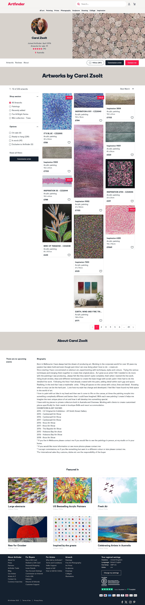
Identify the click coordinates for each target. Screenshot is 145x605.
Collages (68, 574)
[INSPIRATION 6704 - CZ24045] (120, 181)
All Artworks (17, 103)
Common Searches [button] (15, 582)
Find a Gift (29, 576)
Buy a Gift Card (31, 560)
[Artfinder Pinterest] (134, 602)
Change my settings (111, 573)
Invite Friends (30, 568)
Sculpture (76, 11)
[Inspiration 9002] (88, 168)
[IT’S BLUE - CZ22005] (57, 118)
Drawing (85, 11)
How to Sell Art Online (54, 571)
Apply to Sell (50, 568)
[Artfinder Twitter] (126, 602)
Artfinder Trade (13, 568)
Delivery (28, 579)
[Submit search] (78, 4)
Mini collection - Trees (21, 118)
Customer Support (32, 584)
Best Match (125, 89)
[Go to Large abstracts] (27, 494)
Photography (66, 11)
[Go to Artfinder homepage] (16, 4)
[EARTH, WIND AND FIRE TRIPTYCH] (88, 299)
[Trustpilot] (118, 589)
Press (10, 563)
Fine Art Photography (73, 563)
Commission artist (115, 63)
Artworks (10, 63)
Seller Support (51, 565)
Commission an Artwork (34, 574)
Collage (92, 11)
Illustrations (69, 576)
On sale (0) (16, 133)
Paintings (16, 106)
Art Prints (68, 565)
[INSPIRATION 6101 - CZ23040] (88, 107)
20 (129, 327)
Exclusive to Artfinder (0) (22, 144)
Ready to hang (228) (20, 137)
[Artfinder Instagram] (130, 602)
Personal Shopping (32, 565)
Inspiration (101, 11)
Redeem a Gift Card (33, 563)
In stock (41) (17, 140)
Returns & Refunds (33, 582)
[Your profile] (129, 4)
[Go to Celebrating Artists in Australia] (117, 533)
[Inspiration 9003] (57, 160)
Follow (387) (97, 63)
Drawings (68, 571)
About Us (11, 560)
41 (47, 46)
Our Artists (12, 574)
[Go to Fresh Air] (117, 494)
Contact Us (12, 579)
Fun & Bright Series (20, 114)
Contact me (132, 63)
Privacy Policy (38, 600)
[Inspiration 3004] (120, 106)
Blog (9, 571)
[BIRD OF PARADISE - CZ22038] (57, 230)
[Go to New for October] (27, 533)
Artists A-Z (12, 576)
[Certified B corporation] (111, 581)
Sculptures (69, 568)
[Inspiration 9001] (120, 139)
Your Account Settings (34, 571)
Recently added (18, 110)
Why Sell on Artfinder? (54, 560)
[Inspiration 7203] (88, 244)
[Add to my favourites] (69, 142)
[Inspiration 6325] (120, 227)
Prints (56, 11)
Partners (11, 565)
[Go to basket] (134, 4)
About (26, 63)
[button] (24, 96)
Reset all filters (16, 153)
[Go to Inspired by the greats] (72, 533)
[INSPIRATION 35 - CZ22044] (57, 188)
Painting (49, 11)
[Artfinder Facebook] (122, 602)
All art (42, 11)
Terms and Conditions (54, 563)
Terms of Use (26, 600)
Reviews (18, 63)
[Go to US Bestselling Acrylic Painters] (72, 494)
